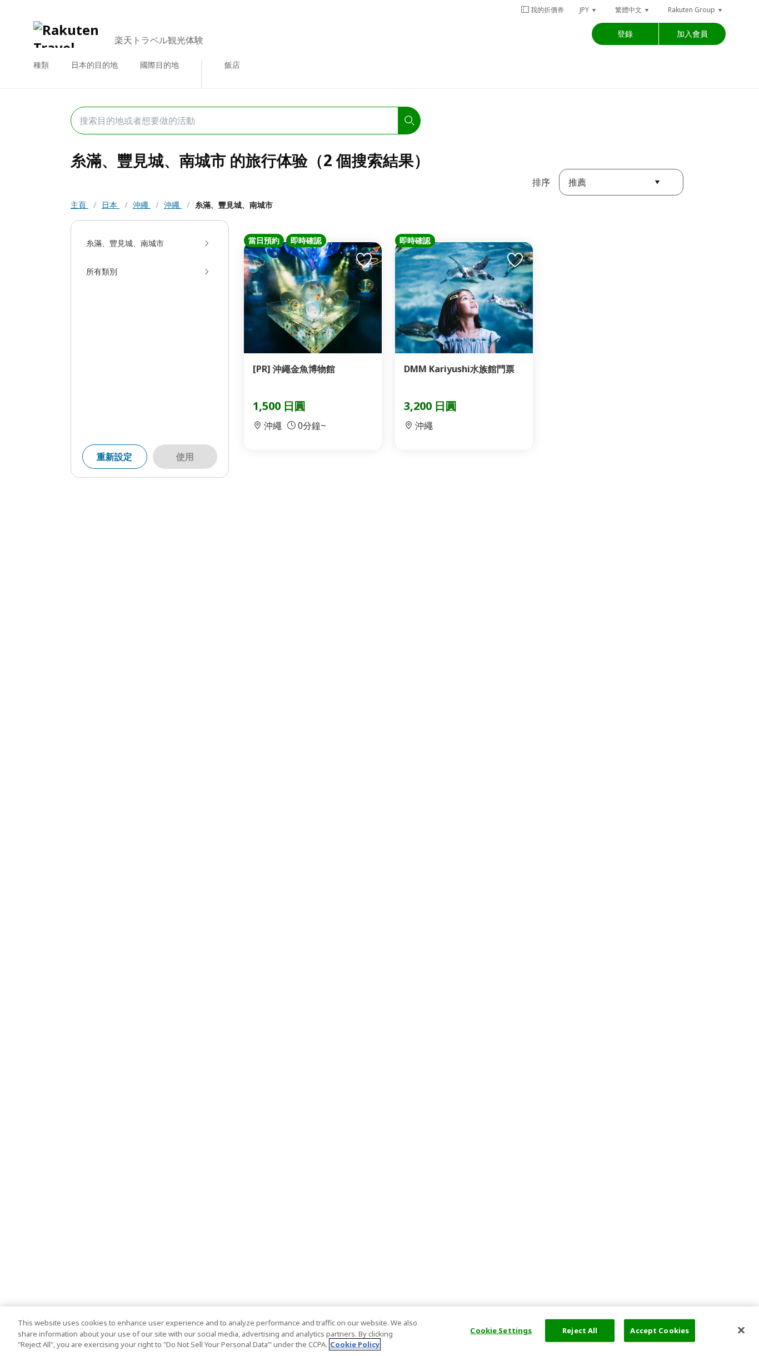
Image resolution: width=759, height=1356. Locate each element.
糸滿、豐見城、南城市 (234, 204)
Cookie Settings (501, 1330)
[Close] (741, 1330)
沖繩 (142, 204)
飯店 (232, 64)
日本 (110, 204)
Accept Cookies (659, 1330)
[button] (588, 10)
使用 (185, 457)
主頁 (79, 204)
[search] (409, 120)
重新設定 (114, 457)
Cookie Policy (354, 1344)
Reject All (579, 1330)
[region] (379, 1331)
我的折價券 (547, 9)
